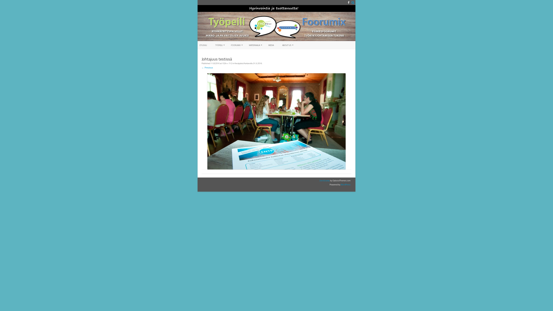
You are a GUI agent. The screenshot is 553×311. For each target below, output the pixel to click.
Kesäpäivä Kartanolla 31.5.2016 (248, 63)
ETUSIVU (203, 45)
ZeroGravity (324, 180)
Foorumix (236, 45)
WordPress (345, 184)
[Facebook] (349, 2)
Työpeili (219, 45)
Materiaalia (254, 45)
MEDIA (271, 45)
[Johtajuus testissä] (276, 121)
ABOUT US (286, 45)
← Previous (207, 67)
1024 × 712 (227, 63)
